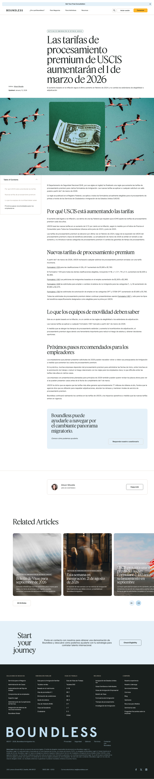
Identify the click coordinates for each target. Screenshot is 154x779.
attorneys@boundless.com (98, 749)
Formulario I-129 (53, 267)
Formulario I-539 (53, 284)
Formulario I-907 (124, 296)
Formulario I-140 (53, 279)
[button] (38, 10)
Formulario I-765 (53, 292)
